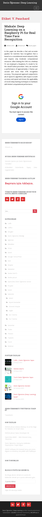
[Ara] (35, 211)
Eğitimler (11, 240)
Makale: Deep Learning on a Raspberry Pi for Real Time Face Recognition (20, 32)
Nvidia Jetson (12, 277)
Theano (10, 334)
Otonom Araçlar (14, 306)
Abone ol (10, 486)
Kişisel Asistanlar (14, 302)
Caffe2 (10, 228)
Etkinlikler (11, 244)
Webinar (10, 346)
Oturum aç (8, 147)
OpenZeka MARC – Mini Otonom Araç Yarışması (18, 438)
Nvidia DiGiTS (12, 273)
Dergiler (10, 232)
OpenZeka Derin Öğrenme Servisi (19, 282)
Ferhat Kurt (21, 46)
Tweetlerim (9, 415)
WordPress (34, 512)
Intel (9, 261)
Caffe (9, 223)
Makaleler (11, 269)
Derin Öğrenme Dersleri (22, 386)
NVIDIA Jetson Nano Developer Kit (17, 433)
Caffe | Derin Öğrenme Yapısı (24, 360)
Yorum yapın (32, 46)
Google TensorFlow (15, 257)
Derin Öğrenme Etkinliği (16, 236)
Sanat (10, 290)
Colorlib (13, 512)
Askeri (11, 298)
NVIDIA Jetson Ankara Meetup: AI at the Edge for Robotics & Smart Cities (21, 428)
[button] (8, 362)
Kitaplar (10, 265)
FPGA (10, 248)
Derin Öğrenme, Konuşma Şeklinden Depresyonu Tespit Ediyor (17, 444)
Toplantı (10, 338)
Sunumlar (11, 325)
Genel (10, 253)
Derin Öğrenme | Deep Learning (20, 2)
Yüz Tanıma (13, 319)
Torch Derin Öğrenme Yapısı (23, 377)
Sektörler (11, 294)
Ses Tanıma (13, 315)
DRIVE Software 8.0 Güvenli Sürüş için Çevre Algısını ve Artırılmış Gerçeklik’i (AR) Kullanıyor (20, 450)
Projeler (10, 286)
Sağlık (11, 311)
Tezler (10, 329)
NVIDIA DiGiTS (19, 369)
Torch (10, 342)
